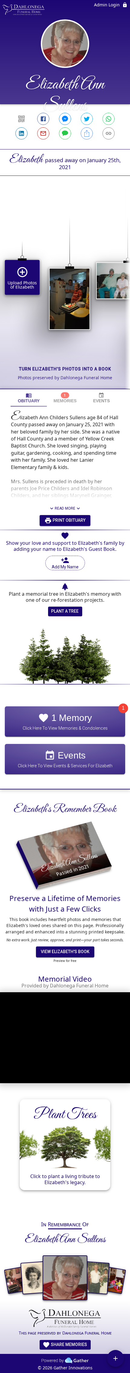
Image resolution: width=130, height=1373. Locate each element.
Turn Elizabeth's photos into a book (65, 369)
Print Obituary (69, 520)
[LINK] (108, 133)
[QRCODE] (21, 119)
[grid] (65, 292)
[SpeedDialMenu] (115, 1358)
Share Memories (68, 1344)
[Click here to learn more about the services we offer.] (65, 1319)
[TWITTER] (87, 119)
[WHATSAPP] (108, 119)
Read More (65, 508)
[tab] (29, 398)
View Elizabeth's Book (65, 951)
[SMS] (65, 133)
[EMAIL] (43, 133)
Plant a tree (65, 611)
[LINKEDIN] (21, 133)
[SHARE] (87, 133)
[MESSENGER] (65, 119)
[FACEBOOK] (43, 119)
